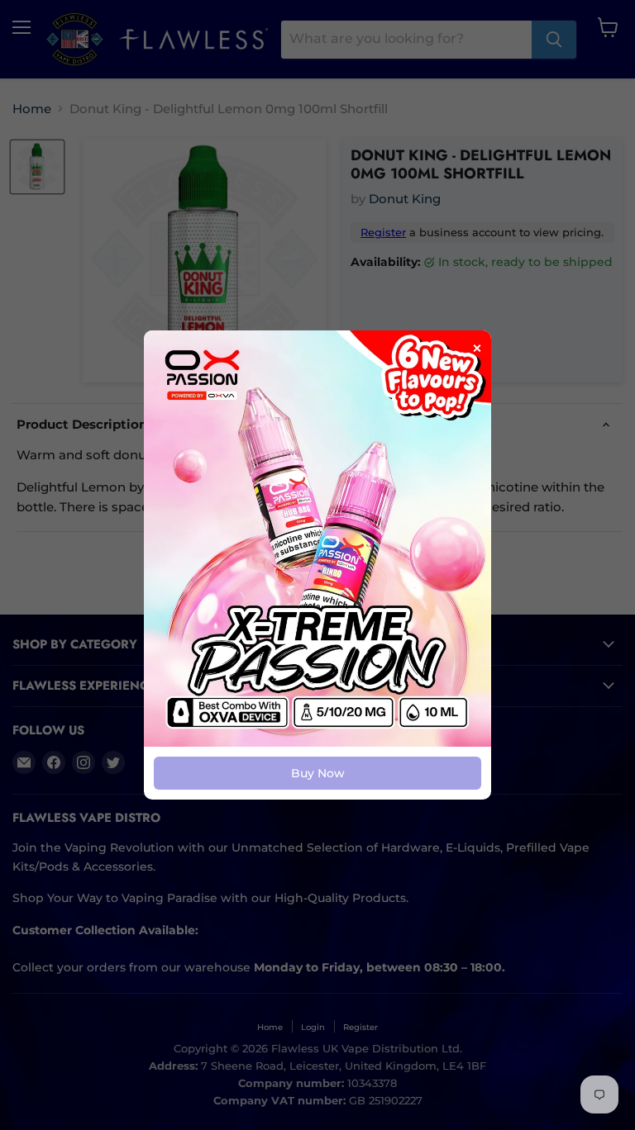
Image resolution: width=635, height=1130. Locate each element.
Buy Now (318, 773)
